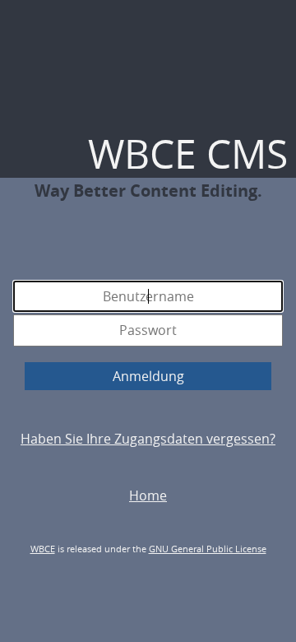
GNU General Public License (207, 548)
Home (148, 495)
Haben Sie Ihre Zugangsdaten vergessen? (148, 438)
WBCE (42, 548)
